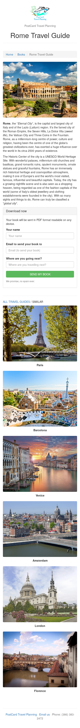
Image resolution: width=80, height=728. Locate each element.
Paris (40, 365)
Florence (40, 691)
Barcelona (40, 430)
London (40, 626)
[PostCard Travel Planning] (40, 14)
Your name (13, 229)
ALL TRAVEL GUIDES (16, 302)
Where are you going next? (24, 258)
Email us (44, 714)
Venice (40, 495)
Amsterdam (40, 560)
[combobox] (40, 264)
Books (21, 54)
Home (9, 54)
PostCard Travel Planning (21, 714)
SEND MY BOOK (40, 274)
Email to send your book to (24, 244)
